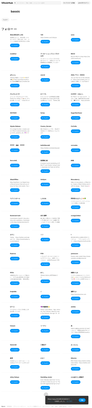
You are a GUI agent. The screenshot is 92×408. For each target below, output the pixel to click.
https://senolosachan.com (78, 294)
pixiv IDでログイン (83, 3)
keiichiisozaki (45, 145)
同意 (82, 400)
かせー (43, 358)
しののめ (43, 198)
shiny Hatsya (14, 377)
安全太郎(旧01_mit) (16, 35)
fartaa (43, 113)
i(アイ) (12, 307)
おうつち (43, 94)
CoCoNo (74, 126)
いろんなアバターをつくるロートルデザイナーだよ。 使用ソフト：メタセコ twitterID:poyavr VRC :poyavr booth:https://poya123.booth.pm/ (50, 260)
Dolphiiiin (13, 291)
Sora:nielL (13, 160)
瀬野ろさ (74, 291)
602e (12, 272)
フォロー (5, 19)
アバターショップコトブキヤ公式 (50, 55)
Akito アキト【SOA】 (78, 75)
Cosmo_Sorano (46, 126)
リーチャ (43, 326)
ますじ (12, 234)
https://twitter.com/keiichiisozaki (50, 148)
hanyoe (12, 326)
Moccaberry (75, 179)
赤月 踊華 (44, 215)
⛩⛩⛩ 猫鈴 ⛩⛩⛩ (17, 145)
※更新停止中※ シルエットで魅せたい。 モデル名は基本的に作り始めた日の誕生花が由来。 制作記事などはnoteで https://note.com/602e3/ (20, 279)
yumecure (74, 253)
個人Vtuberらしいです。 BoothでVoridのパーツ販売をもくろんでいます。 (50, 130)
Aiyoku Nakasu (15, 126)
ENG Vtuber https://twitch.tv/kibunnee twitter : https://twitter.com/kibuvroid (80, 362)
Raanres (13, 253)
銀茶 (11, 358)
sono (72, 35)
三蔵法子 (43, 345)
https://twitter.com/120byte (49, 37)
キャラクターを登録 (69, 3)
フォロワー (14, 19)
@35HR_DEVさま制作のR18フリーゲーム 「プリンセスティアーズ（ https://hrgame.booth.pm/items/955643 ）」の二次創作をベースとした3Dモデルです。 (80, 241)
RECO (73, 54)
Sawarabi (13, 345)
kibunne (74, 358)
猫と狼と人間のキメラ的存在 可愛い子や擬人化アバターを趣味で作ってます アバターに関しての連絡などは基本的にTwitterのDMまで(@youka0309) (50, 222)
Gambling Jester (46, 377)
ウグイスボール (15, 198)
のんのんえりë (15, 94)
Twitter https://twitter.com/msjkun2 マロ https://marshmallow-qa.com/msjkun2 (20, 239)
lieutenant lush (15, 215)
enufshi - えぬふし (77, 94)
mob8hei (13, 54)
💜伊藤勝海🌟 (45, 307)
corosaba (74, 145)
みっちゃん (74, 345)
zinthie (73, 307)
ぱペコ (12, 396)
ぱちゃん (13, 75)
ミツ (42, 234)
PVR (42, 253)
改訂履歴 (69, 401)
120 (42, 35)
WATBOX (13, 113)
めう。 (43, 272)
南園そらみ (74, 272)
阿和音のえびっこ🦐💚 (78, 198)
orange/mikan (76, 215)
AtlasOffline (14, 179)
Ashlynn (43, 179)
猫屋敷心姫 (44, 160)
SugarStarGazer (76, 113)
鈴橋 (72, 160)
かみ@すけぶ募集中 (77, 377)
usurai (43, 75)
